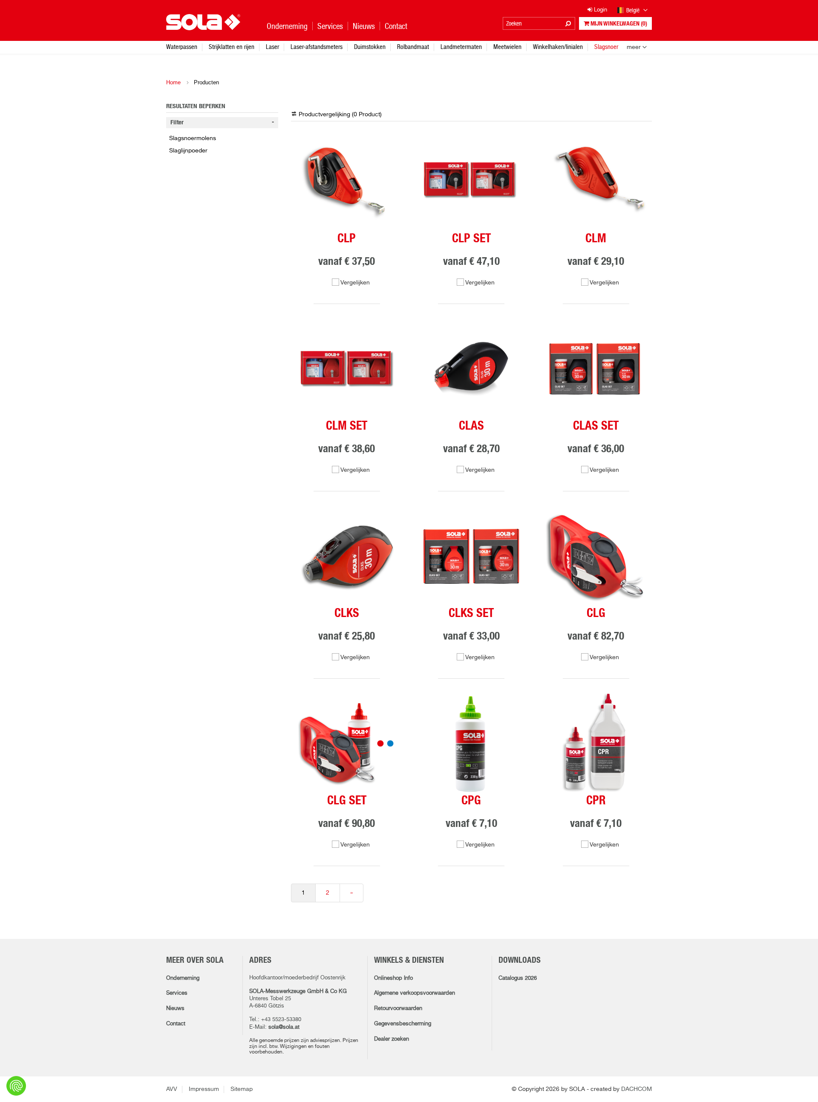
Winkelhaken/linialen (558, 46)
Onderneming (182, 978)
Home (173, 82)
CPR (596, 801)
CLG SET (346, 801)
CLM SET (346, 426)
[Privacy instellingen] (16, 1086)
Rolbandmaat (413, 46)
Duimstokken (370, 46)
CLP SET (471, 239)
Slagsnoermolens (192, 138)
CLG (596, 614)
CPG (471, 801)
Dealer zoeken (391, 1039)
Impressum (204, 1089)
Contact (175, 1024)
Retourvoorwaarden (398, 1008)
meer (634, 47)
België (633, 10)
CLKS (346, 614)
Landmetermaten (461, 46)
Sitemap (241, 1089)
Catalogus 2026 (517, 978)
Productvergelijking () (340, 115)
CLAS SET (596, 426)
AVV (171, 1089)
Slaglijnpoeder (188, 151)
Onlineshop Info (393, 978)
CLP (346, 239)
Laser (272, 46)
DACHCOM (636, 1089)
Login (599, 10)
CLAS (471, 426)
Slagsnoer (606, 46)
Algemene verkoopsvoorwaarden (414, 993)
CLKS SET (471, 614)
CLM (595, 239)
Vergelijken (355, 283)
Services (176, 993)
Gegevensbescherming (402, 1024)
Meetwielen (507, 46)
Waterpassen (181, 46)
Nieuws (175, 1008)
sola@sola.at (284, 1027)
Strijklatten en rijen (231, 46)
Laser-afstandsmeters (317, 46)
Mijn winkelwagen (618, 24)
